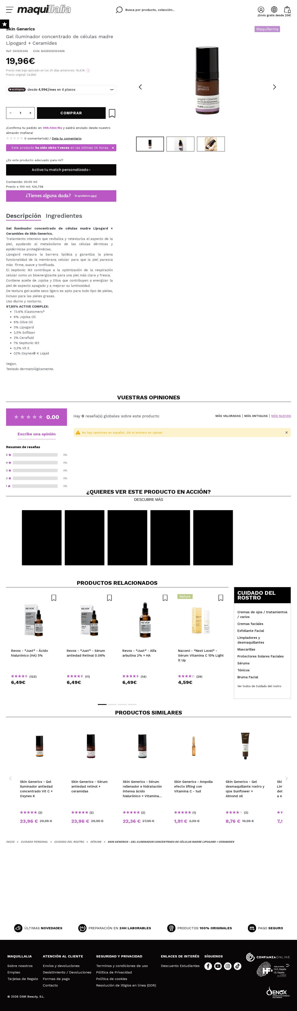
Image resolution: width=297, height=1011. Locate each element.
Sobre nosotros (20, 966)
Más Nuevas (281, 416)
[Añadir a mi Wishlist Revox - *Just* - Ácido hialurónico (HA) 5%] (34, 598)
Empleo (13, 972)
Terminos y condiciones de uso (122, 966)
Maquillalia (19, 956)
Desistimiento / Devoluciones (67, 972)
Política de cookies (111, 979)
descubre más (148, 499)
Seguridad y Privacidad (119, 956)
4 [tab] (132, 704)
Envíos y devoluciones (61, 966)
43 (51, 127)
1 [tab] (102, 704)
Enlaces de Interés (180, 956)
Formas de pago (56, 979)
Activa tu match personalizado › (61, 169)
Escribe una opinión (37, 434)
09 (45, 127)
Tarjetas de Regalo (22, 979)
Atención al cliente (63, 956)
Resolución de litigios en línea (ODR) (126, 985)
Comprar (34, 690)
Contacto (50, 985)
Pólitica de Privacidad (114, 972)
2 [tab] (112, 704)
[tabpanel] (207, 80)
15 (58, 127)
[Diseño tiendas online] (278, 992)
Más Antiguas (256, 416)
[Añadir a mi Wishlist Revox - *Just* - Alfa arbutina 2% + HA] (145, 598)
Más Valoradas (228, 416)
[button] (42, 537)
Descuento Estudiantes (180, 966)
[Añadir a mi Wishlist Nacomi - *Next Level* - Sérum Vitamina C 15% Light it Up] (201, 598)
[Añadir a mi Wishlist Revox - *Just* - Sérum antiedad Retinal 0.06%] (89, 598)
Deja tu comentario (67, 138)
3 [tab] (122, 704)
